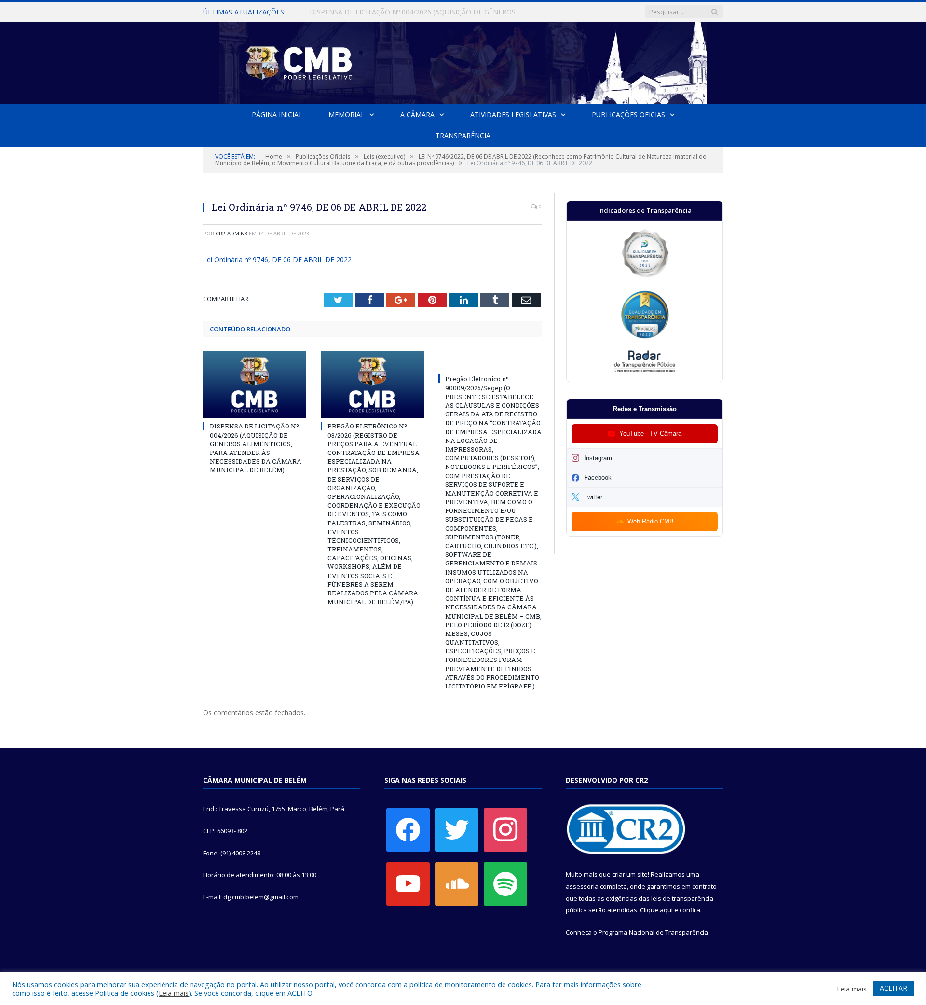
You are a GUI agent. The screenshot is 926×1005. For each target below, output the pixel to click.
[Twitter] (456, 829)
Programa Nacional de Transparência (653, 932)
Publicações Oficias (628, 114)
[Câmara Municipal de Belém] (463, 61)
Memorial (346, 114)
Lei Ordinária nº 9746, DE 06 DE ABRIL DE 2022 (277, 259)
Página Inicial (277, 114)
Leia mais (174, 993)
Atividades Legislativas (513, 114)
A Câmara (417, 114)
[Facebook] (408, 829)
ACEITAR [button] (893, 987)
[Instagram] (505, 829)
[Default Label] (408, 883)
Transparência (463, 135)
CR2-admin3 (231, 233)
